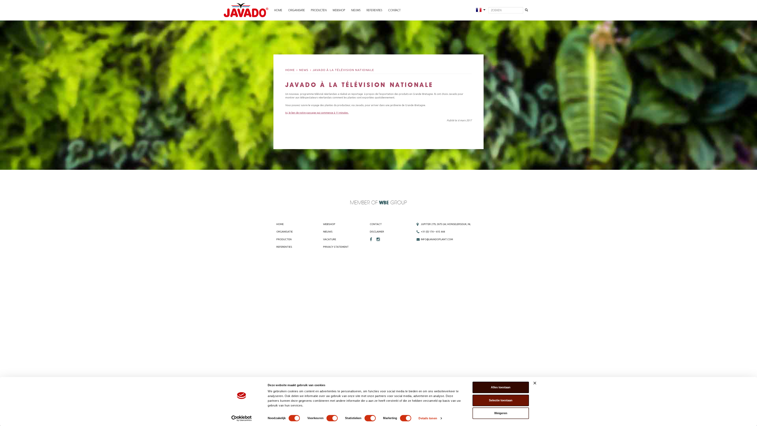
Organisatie (296, 10)
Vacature (329, 239)
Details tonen (428, 418)
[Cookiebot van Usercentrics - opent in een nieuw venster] (241, 418)
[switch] (332, 418)
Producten (319, 10)
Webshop (339, 10)
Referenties (374, 10)
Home (278, 10)
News (304, 70)
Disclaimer (377, 231)
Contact (394, 10)
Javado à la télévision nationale (343, 70)
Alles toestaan (500, 387)
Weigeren (500, 413)
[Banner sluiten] (534, 383)
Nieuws (356, 10)
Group (393, 202)
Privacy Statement (336, 246)
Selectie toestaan (500, 400)
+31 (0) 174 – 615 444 (433, 231)
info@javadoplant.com (437, 239)
